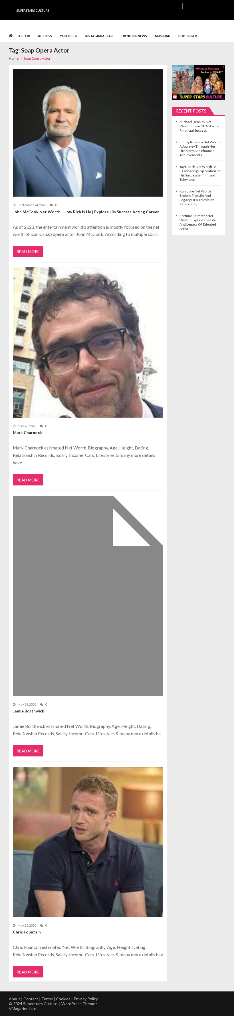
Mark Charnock (27, 432)
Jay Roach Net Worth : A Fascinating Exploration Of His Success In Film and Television (200, 173)
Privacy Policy (86, 998)
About (14, 998)
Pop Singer (187, 36)
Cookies (63, 998)
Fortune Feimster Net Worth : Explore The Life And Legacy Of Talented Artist (197, 222)
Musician (162, 36)
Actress (45, 36)
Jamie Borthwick (28, 710)
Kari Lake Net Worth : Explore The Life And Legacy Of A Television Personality (196, 197)
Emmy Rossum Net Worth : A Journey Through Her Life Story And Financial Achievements (200, 148)
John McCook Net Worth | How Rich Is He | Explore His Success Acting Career (86, 211)
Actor (24, 36)
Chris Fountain (27, 931)
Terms (47, 998)
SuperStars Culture (32, 10)
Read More (28, 251)
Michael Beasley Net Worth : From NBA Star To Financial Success (199, 126)
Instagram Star (99, 36)
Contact (30, 998)
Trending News (134, 36)
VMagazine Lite (22, 1008)
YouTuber (68, 36)
